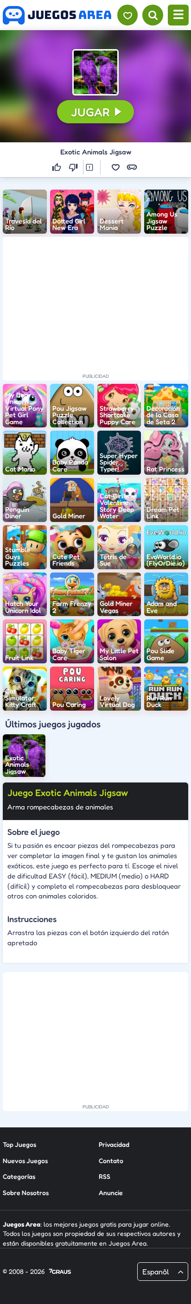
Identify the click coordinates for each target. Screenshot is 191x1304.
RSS (104, 1176)
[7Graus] (60, 1272)
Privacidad (114, 1144)
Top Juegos (19, 1144)
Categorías (19, 1176)
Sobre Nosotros (26, 1192)
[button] (95, 72)
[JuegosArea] (57, 15)
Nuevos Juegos (25, 1160)
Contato (111, 1160)
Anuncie (111, 1192)
